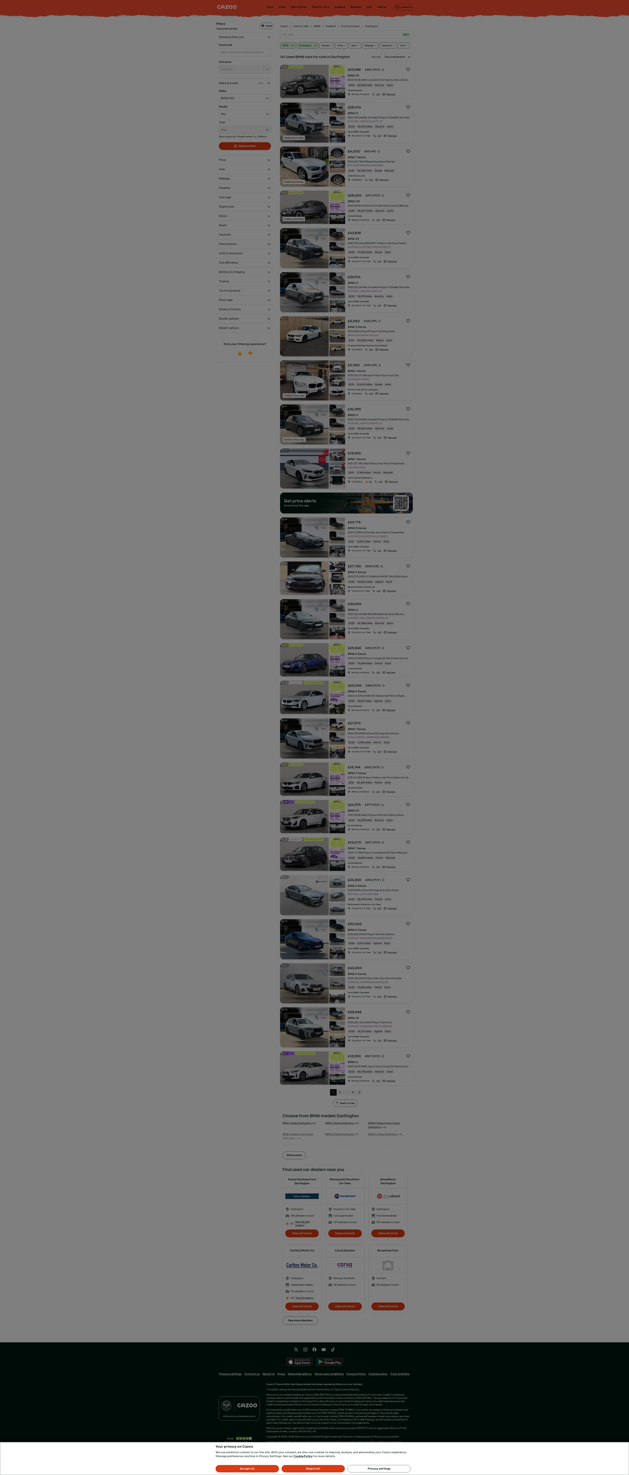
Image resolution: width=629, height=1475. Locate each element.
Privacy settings (379, 1468)
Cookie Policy (303, 1456)
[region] (314, 1458)
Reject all (313, 1468)
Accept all (247, 1468)
